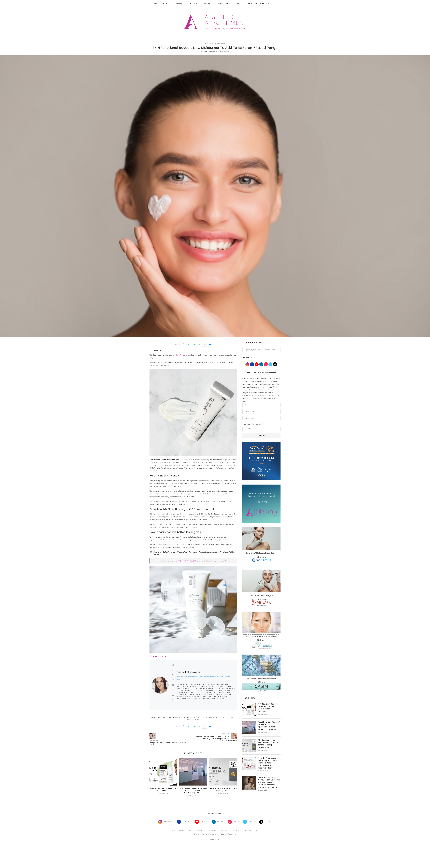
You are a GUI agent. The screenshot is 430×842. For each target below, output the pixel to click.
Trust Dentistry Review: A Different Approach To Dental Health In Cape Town (193, 790)
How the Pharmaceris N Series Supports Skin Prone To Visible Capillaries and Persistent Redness (268, 763)
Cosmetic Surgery (193, 3)
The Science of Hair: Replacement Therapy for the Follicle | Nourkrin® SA (268, 744)
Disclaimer (248, 830)
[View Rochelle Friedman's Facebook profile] (173, 670)
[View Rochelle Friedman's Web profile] (173, 700)
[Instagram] (256, 3)
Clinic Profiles (209, 3)
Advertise (238, 3)
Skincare (179, 3)
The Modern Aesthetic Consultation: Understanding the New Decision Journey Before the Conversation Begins (269, 782)
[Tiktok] (265, 3)
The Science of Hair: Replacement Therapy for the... (223, 789)
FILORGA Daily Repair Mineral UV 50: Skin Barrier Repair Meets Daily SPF (267, 708)
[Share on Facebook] (183, 344)
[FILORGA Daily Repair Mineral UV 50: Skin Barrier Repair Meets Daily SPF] (163, 772)
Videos (219, 3)
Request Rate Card (196, 830)
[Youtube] (260, 3)
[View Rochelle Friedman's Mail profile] (173, 705)
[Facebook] (258, 3)
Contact (248, 3)
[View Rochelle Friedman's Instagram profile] (173, 665)
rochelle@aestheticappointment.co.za (211, 676)
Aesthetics (167, 3)
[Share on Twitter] (188, 344)
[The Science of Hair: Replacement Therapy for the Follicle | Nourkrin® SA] (223, 772)
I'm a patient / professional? (252, 424)
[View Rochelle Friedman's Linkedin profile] (173, 695)
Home (156, 3)
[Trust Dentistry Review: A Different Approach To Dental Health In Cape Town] (193, 772)
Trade (228, 3)
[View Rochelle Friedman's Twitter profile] (173, 675)
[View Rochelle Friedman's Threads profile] (173, 690)
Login (257, 830)
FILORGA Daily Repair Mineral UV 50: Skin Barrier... (163, 789)
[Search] (274, 3)
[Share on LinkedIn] (194, 344)
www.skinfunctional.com (186, 561)
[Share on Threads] (204, 344)
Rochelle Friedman (209, 51)
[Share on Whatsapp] (199, 344)
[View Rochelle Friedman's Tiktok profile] (173, 680)
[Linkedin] (263, 3)
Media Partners (212, 830)
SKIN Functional (181, 355)
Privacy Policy (235, 830)
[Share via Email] (210, 344)
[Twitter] (268, 3)
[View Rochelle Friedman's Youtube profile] (173, 685)
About (173, 830)
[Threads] (271, 3)
